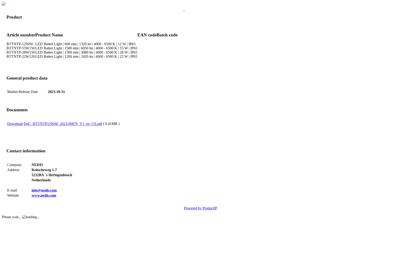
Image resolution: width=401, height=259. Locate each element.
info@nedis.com (44, 190)
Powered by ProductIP (200, 208)
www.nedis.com (44, 195)
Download (15, 124)
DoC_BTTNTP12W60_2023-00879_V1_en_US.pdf (63, 124)
